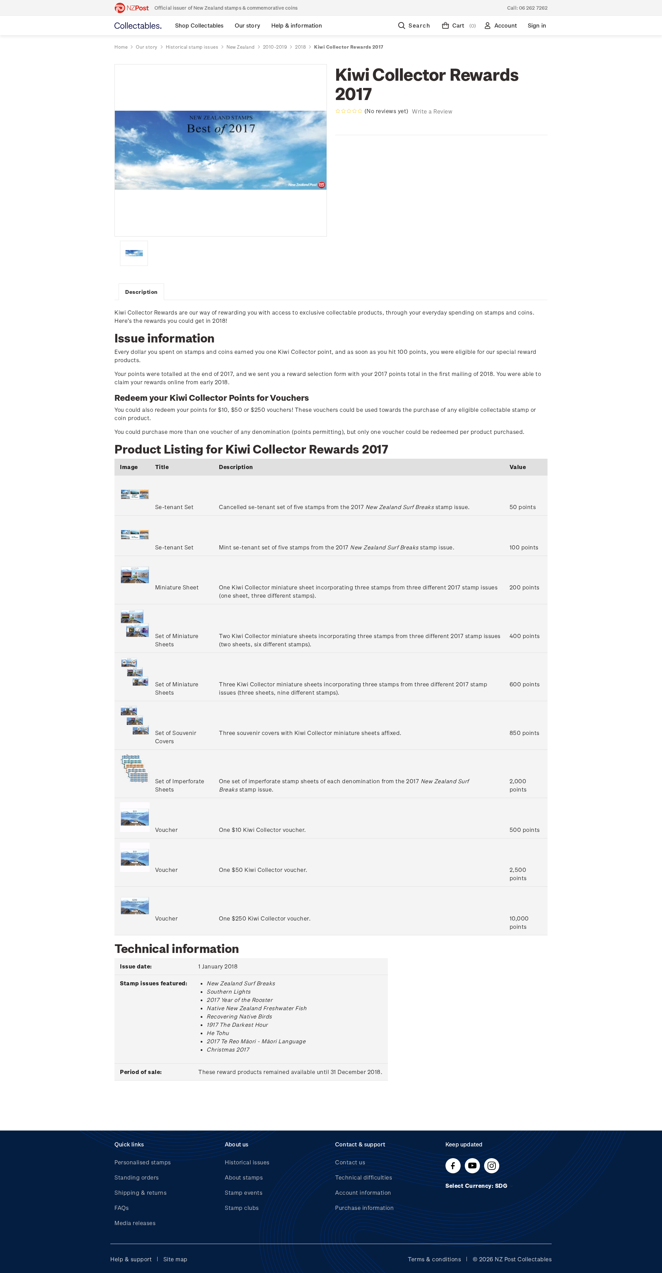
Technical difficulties (363, 1177)
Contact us (350, 1162)
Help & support (131, 1259)
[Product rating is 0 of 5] (349, 111)
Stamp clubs (242, 1207)
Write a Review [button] (432, 111)
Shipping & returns (140, 1192)
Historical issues (247, 1162)
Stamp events (243, 1192)
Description (141, 292)
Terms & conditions (434, 1259)
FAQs (121, 1207)
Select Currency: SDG (477, 1185)
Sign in (537, 25)
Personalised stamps (142, 1162)
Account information (363, 1192)
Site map (175, 1259)
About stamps (244, 1177)
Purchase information (364, 1207)
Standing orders (136, 1177)
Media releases (135, 1223)
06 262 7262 (533, 8)
